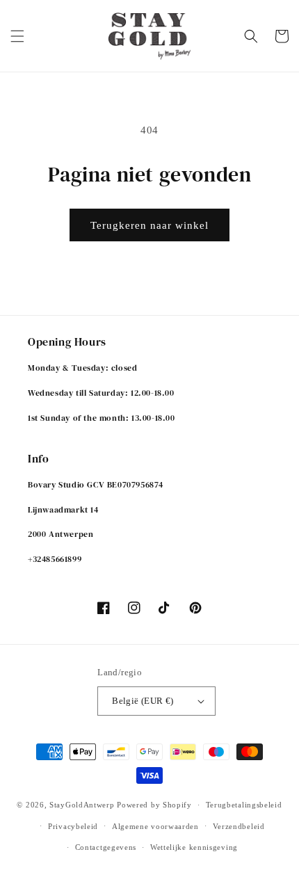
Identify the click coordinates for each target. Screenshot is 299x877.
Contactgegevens (106, 847)
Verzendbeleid (239, 826)
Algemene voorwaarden (155, 826)
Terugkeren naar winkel (149, 225)
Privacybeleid (73, 826)
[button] (17, 36)
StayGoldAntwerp (82, 804)
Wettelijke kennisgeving (194, 847)
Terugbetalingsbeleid (244, 804)
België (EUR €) (143, 700)
